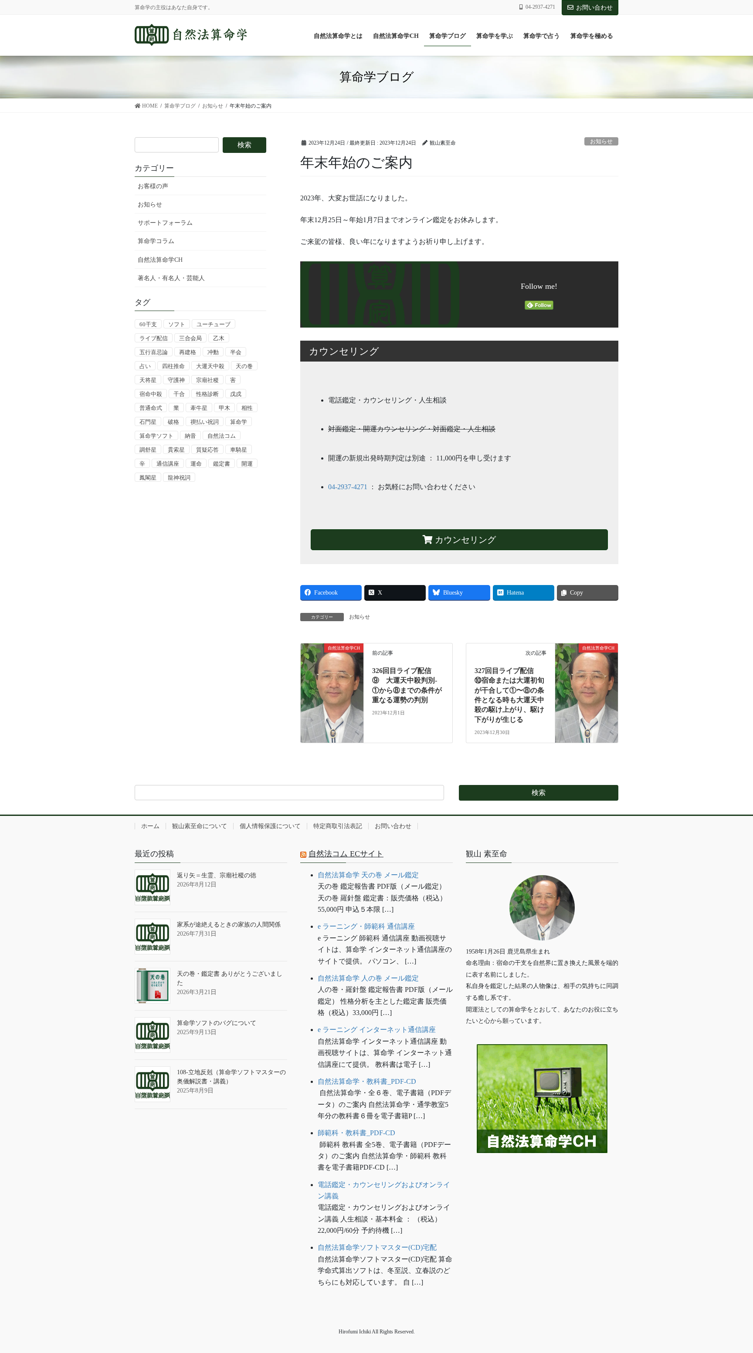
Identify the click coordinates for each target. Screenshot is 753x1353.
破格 (173, 422)
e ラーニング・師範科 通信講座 (366, 926)
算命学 (238, 422)
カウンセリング (464, 540)
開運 (247, 463)
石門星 (147, 422)
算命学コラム (156, 241)
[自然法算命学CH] (332, 667)
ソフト (176, 324)
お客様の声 (153, 186)
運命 (196, 463)
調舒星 (147, 449)
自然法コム (221, 436)
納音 (190, 436)
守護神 (176, 380)
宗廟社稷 (207, 380)
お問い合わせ (594, 7)
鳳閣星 (147, 477)
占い (145, 366)
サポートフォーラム (165, 223)
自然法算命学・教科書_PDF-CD (367, 1081)
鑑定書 (221, 463)
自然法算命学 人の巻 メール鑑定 (368, 978)
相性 (247, 408)
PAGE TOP (727, 1304)
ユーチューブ (214, 324)
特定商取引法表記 (337, 826)
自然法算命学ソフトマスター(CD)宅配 (377, 1247)
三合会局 (190, 338)
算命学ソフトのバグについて (216, 1023)
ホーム (150, 826)
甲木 (224, 408)
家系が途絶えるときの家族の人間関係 (229, 924)
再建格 (187, 352)
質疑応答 (207, 449)
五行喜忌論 (153, 352)
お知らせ (601, 142)
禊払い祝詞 (204, 422)
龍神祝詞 (179, 477)
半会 (235, 352)
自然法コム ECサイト (346, 853)
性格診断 (207, 394)
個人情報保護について (270, 826)
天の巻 (244, 366)
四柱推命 (173, 366)
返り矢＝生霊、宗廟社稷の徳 (216, 875)
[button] (542, 1180)
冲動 (213, 352)
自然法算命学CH (160, 260)
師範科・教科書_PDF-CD (356, 1133)
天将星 (147, 380)
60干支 (148, 324)
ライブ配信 (153, 338)
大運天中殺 (210, 366)
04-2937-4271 (347, 486)
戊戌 (235, 394)
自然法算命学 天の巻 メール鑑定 (368, 875)
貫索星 (176, 449)
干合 (179, 394)
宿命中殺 (150, 394)
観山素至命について (199, 826)
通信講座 (167, 463)
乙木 (218, 338)
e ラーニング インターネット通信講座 (377, 1029)
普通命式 (150, 408)
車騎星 (238, 449)
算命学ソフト (156, 436)
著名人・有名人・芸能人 (171, 278)
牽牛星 (198, 408)
